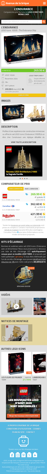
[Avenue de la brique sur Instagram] (17, 454)
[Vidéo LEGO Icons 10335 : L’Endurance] (16, 306)
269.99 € (39, 70)
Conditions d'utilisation (18, 428)
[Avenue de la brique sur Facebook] (12, 454)
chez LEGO (13, 89)
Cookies (37, 428)
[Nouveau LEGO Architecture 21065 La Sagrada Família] (23, 160)
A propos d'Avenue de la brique (23, 425)
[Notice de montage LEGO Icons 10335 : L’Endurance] (16, 332)
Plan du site (18, 432)
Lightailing (19, 256)
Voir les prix (23, 95)
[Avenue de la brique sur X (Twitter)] (29, 454)
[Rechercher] (44, 22)
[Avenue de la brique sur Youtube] (35, 454)
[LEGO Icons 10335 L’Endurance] (13, 121)
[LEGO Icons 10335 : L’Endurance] (23, 64)
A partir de (6, 70)
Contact (30, 432)
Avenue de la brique (15, 3)
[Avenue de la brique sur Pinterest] (23, 454)
